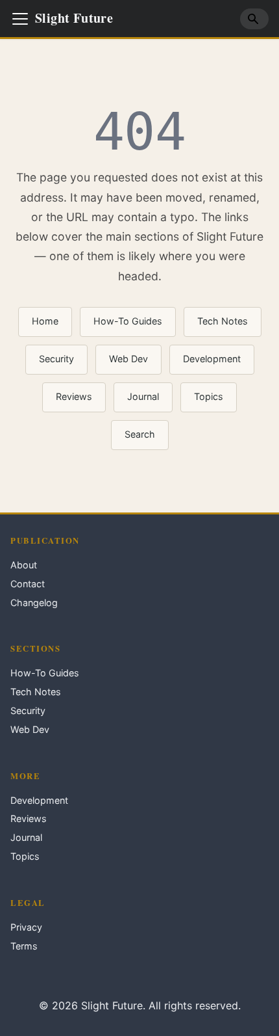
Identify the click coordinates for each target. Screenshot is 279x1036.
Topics (208, 396)
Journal (143, 396)
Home (45, 320)
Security (56, 358)
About (23, 564)
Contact (27, 583)
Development (212, 358)
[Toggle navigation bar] (20, 19)
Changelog (34, 602)
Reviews (74, 396)
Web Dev (128, 358)
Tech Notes (222, 320)
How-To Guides (127, 320)
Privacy (26, 927)
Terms (24, 945)
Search (140, 434)
